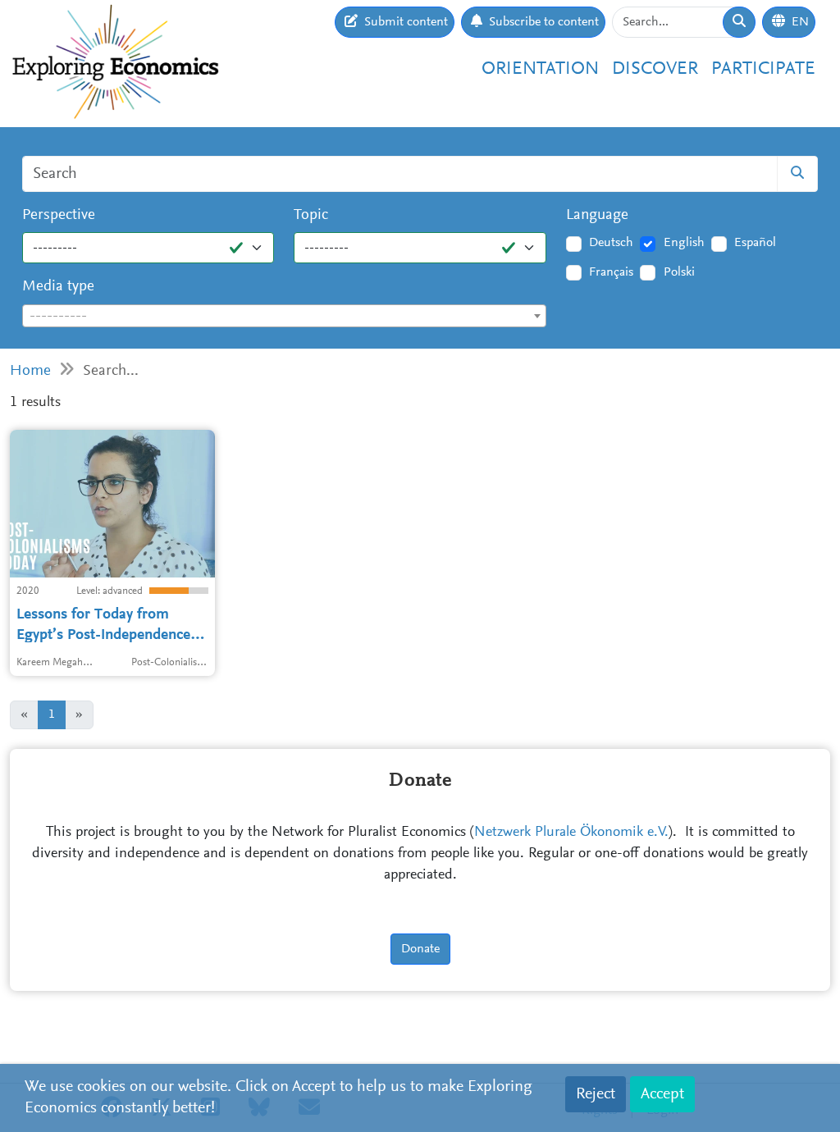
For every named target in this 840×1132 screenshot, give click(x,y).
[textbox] (284, 316)
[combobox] (284, 315)
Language (597, 215)
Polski (679, 272)
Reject (595, 1094)
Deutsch (611, 242)
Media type (58, 286)
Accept (662, 1094)
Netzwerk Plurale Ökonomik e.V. (571, 832)
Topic (311, 215)
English (684, 242)
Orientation (540, 69)
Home (30, 371)
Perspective (58, 215)
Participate (763, 69)
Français (611, 272)
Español (755, 242)
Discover (655, 69)
